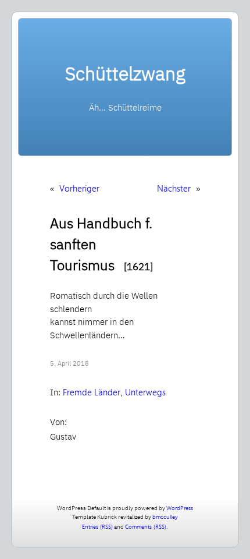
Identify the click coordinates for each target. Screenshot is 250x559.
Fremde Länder (91, 392)
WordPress (179, 508)
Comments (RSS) (145, 526)
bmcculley (165, 516)
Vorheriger (79, 188)
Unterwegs (145, 392)
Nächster (174, 188)
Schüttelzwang (125, 73)
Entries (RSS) (97, 526)
